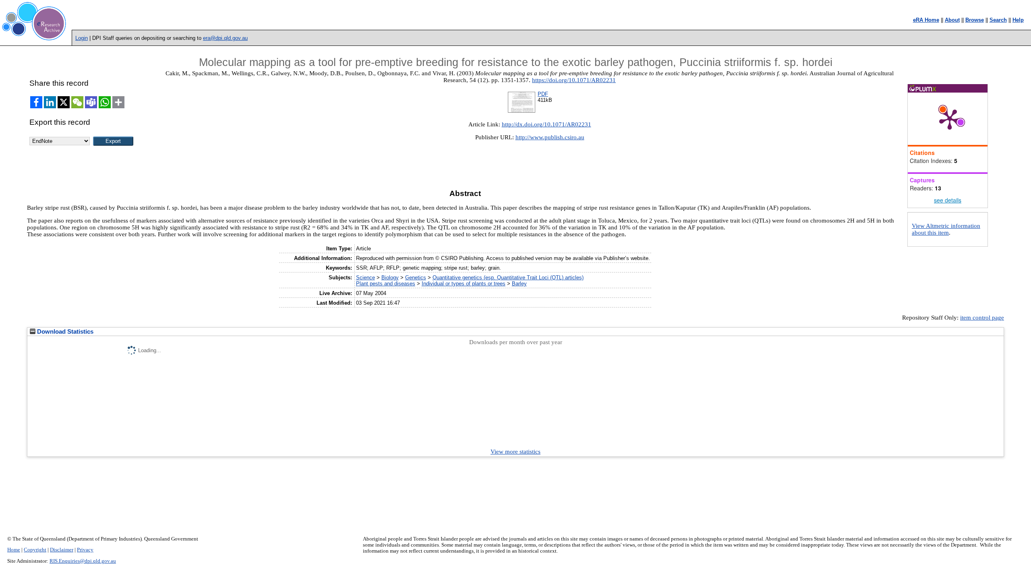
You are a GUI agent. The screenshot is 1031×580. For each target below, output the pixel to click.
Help (1018, 20)
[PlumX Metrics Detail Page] (949, 119)
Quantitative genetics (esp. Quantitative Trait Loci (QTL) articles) (508, 278)
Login (81, 38)
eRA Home (926, 20)
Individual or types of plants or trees (463, 284)
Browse (974, 20)
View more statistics (515, 451)
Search (998, 20)
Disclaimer (61, 550)
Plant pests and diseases (385, 284)
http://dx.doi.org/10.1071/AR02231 (546, 124)
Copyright (35, 550)
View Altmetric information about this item (946, 229)
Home (13, 550)
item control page (982, 317)
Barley (519, 284)
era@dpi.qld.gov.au (225, 38)
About (952, 20)
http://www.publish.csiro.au (550, 137)
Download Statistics (64, 331)
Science (365, 278)
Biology (390, 278)
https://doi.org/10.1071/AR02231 (574, 80)
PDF (543, 94)
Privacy (85, 550)
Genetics (415, 278)
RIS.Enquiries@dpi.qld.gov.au (83, 561)
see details (947, 200)
